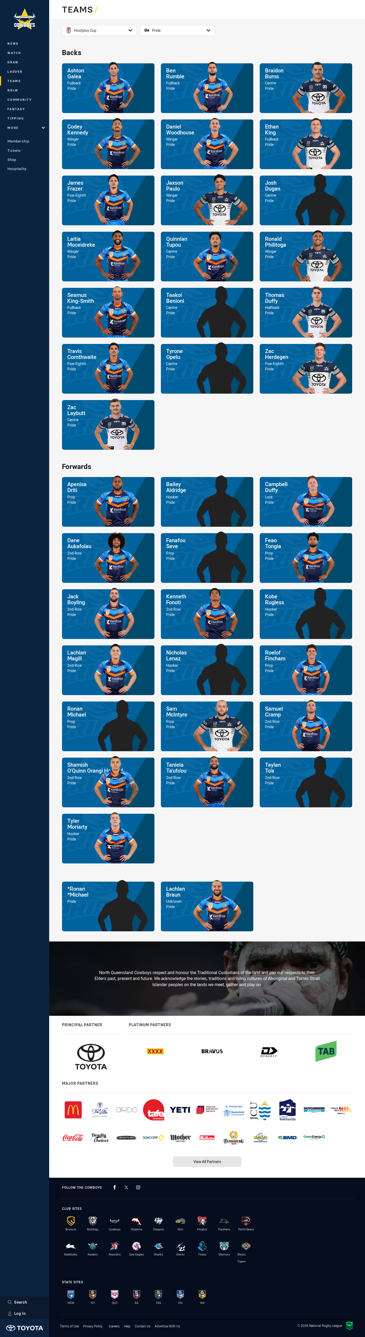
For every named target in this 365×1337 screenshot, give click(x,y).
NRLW (12, 90)
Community (19, 100)
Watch (14, 53)
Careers (114, 1326)
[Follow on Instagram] (138, 1187)
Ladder (15, 71)
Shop (11, 159)
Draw (13, 62)
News (13, 43)
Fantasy (16, 109)
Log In (20, 1313)
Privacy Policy (93, 1326)
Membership (18, 141)
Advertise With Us (167, 1326)
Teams (14, 81)
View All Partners (207, 1161)
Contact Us (142, 1326)
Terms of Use (69, 1326)
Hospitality (16, 168)
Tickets (14, 150)
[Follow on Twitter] (126, 1187)
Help (127, 1326)
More (13, 128)
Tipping (15, 118)
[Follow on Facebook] (114, 1187)
